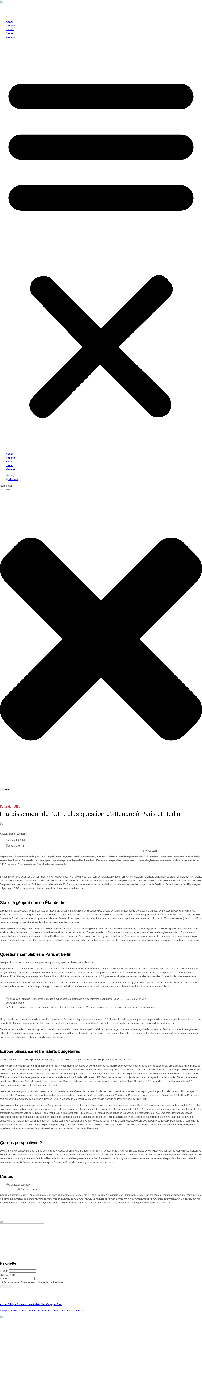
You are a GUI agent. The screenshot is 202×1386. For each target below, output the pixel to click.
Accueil (9, 21)
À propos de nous (9, 1310)
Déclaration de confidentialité (59, 1310)
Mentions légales (35, 1310)
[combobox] (13, 489)
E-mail (3, 1278)
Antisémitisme (40, 1304)
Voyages (10, 37)
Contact (22, 1310)
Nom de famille (8, 1274)
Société (10, 29)
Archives (79, 1310)
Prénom (4, 1271)
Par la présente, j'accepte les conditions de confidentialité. (33, 1282)
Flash (59, 1304)
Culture (9, 33)
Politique (10, 25)
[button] (101, 246)
